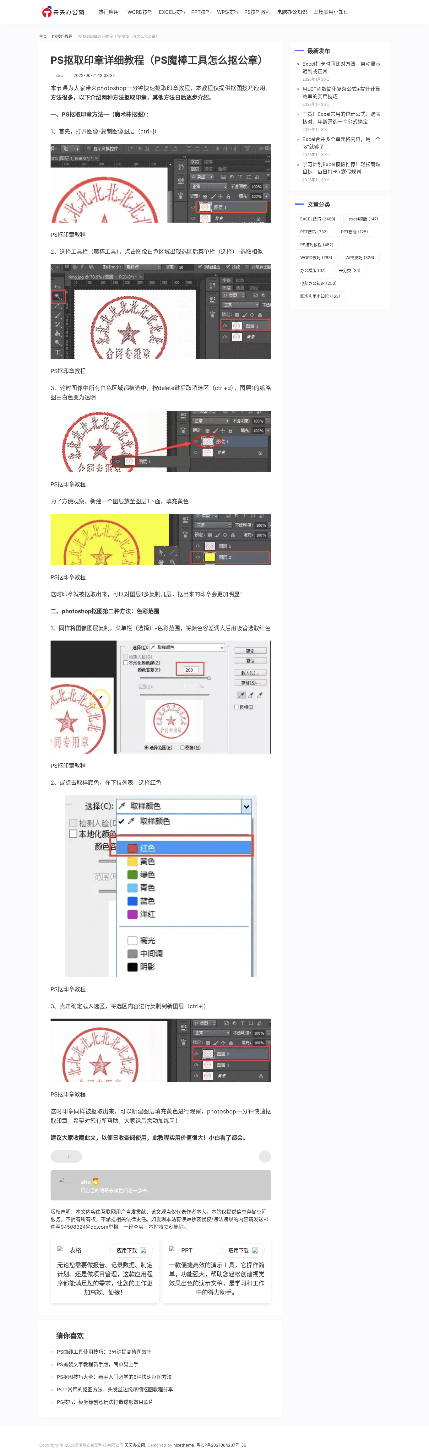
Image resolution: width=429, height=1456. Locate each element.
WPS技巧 (227, 12)
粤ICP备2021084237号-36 (221, 1445)
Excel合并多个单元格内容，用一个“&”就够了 (341, 143)
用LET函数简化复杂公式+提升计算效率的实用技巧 (341, 93)
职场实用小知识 (331, 12)
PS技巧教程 (257, 12)
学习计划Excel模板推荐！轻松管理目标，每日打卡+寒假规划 (341, 168)
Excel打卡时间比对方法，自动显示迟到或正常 (341, 67)
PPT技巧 (201, 12)
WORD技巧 (140, 12)
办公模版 (313, 270)
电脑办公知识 (292, 12)
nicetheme (183, 1445)
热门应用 (109, 12)
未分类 (350, 270)
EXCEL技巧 (172, 12)
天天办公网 (135, 1445)
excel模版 (363, 218)
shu (59, 75)
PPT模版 (354, 231)
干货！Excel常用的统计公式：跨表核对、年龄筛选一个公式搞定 (341, 118)
